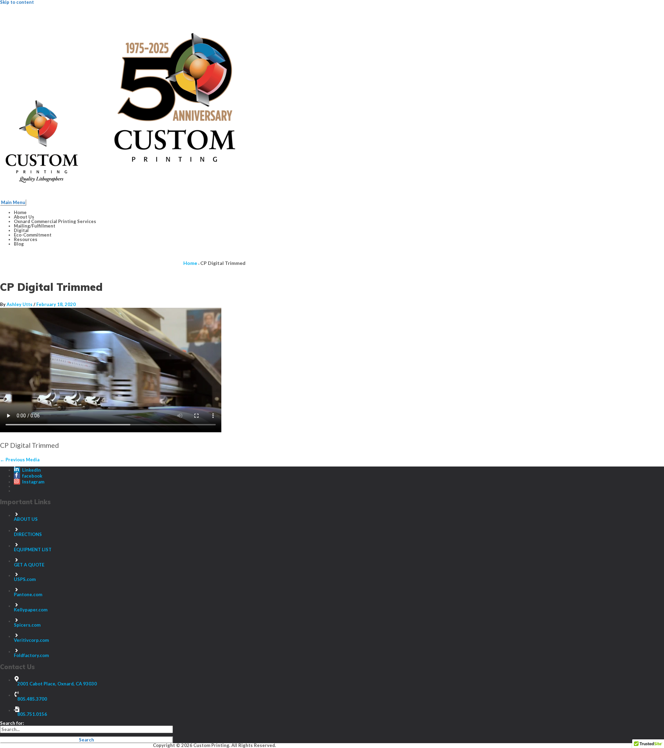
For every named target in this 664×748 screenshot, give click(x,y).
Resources (25, 239)
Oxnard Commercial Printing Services (55, 221)
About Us (24, 217)
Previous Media (19, 459)
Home (20, 212)
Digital (21, 230)
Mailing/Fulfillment (34, 226)
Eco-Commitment (33, 235)
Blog (19, 244)
